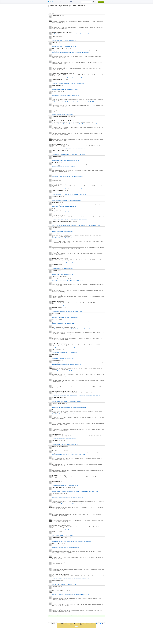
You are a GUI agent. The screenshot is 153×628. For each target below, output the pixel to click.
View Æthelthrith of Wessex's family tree (72, 89)
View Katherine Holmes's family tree (70, 46)
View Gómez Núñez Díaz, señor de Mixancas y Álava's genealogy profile (62, 33)
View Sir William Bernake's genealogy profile (58, 584)
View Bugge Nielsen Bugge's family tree (72, 444)
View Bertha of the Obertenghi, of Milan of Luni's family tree (80, 594)
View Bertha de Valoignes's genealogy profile (58, 352)
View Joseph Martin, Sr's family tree (70, 206)
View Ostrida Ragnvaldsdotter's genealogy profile (59, 413)
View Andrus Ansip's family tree (68, 114)
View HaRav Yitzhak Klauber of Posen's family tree (77, 503)
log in (52, 615)
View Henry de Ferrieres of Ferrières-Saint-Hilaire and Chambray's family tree (89, 225)
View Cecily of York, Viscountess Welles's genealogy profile (60, 454)
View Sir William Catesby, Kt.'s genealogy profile (59, 95)
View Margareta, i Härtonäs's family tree (72, 485)
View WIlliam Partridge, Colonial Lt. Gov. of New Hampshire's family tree (86, 77)
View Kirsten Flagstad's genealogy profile (58, 172)
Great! (77, 626)
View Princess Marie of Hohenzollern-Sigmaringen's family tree (82, 328)
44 (78, 618)
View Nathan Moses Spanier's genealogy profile (59, 160)
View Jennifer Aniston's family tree (70, 358)
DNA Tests (71, 1)
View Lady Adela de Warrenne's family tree (73, 479)
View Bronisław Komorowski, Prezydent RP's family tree (79, 219)
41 (74, 618)
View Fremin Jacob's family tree (68, 268)
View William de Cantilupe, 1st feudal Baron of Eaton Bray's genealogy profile (63, 101)
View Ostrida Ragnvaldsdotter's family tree (73, 413)
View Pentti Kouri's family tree (68, 129)
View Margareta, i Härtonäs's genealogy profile (59, 485)
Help (97, 623)
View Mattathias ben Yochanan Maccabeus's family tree (79, 529)
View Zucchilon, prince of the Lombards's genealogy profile (60, 154)
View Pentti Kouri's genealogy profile (57, 129)
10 (69, 618)
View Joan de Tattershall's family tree (71, 438)
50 (85, 618)
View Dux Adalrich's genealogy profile (57, 274)
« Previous (66, 618)
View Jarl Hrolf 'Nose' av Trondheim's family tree (76, 188)
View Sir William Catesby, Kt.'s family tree (73, 95)
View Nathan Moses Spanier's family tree (73, 160)
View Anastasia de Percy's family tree (71, 243)
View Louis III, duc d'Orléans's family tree (73, 305)
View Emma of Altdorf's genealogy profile (58, 323)
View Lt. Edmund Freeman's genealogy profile (58, 370)
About (56, 623)
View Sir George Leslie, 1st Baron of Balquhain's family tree (80, 52)
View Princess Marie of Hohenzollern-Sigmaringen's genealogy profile (62, 328)
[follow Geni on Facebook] (102, 623)
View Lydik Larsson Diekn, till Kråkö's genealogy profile (60, 497)
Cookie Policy (70, 624)
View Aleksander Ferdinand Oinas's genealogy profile (60, 600)
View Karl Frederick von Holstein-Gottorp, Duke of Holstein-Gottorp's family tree (89, 395)
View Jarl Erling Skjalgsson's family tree (72, 58)
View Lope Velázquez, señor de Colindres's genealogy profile (61, 407)
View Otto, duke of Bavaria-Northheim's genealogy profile (60, 262)
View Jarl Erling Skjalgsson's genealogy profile (59, 58)
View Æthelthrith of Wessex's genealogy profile (59, 89)
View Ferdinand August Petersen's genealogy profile (59, 401)
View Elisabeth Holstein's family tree (70, 40)
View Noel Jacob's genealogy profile (57, 237)
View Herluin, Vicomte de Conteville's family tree (76, 280)
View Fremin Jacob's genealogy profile (57, 268)
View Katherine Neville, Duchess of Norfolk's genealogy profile (61, 460)
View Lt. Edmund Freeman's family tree (72, 370)
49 (84, 618)
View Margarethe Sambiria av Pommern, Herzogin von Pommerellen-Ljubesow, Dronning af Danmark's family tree (68, 510)
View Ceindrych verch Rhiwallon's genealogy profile (59, 364)
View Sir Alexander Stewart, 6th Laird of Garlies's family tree (81, 419)
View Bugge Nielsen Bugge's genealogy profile (59, 444)
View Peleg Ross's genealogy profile (57, 211)
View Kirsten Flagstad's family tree (70, 172)
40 (73, 618)
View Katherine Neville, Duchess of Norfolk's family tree (79, 460)
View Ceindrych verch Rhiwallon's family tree (74, 364)
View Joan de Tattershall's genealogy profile (58, 438)
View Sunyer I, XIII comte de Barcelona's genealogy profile (60, 148)
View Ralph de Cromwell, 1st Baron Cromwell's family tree (80, 286)
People (58, 1)
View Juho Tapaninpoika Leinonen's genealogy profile (60, 553)
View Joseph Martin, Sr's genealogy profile (58, 206)
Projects (62, 1)
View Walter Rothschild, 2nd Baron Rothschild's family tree (80, 578)
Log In (96, 1)
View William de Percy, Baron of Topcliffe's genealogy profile (60, 194)
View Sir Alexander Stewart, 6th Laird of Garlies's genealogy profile (61, 419)
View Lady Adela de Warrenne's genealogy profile (59, 479)
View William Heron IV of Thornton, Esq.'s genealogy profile (60, 83)
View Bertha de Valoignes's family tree (71, 352)
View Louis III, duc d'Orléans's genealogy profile (59, 305)
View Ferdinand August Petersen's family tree (74, 401)
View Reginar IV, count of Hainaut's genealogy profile (59, 311)
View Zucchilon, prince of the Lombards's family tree (77, 154)
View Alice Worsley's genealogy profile (57, 535)
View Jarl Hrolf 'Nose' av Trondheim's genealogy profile (60, 188)
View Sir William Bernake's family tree (71, 584)
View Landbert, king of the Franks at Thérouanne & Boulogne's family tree (87, 491)
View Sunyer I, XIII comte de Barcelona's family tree (77, 148)
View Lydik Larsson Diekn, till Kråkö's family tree (76, 497)
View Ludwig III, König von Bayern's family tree (75, 347)
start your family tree (77, 615)
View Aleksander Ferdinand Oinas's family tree (75, 600)
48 (83, 618)
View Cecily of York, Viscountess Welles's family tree (78, 454)
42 (75, 618)
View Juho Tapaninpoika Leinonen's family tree (75, 553)
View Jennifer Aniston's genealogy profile (58, 358)
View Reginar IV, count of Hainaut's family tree (75, 311)
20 (70, 618)
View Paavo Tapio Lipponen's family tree (72, 317)
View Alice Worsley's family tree (68, 535)
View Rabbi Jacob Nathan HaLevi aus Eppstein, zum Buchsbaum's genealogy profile (64, 123)
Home (55, 1)
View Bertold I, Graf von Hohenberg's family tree (76, 176)
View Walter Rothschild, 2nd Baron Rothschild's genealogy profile (61, 578)
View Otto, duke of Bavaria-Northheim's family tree (77, 262)
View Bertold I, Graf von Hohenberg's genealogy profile (60, 176)
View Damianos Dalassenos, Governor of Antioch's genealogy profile (62, 541)
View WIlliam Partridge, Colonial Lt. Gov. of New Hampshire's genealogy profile (63, 77)
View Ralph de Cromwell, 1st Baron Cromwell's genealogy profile (61, 286)
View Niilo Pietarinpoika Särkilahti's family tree (74, 200)
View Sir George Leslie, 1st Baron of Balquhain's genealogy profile (61, 52)
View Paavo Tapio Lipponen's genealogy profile (59, 317)
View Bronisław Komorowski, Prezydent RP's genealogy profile (61, 219)
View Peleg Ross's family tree (68, 211)
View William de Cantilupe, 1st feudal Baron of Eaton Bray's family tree (85, 101)
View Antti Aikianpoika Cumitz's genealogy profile (59, 547)
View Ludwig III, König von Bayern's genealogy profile (60, 347)
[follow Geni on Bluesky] (100, 623)
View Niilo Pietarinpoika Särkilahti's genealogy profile (59, 200)
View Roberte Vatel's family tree (68, 231)
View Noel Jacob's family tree (68, 237)
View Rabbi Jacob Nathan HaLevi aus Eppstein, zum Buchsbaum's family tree (89, 123)
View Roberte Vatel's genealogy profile (57, 231)
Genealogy (66, 1)
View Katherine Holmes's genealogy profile (58, 46)
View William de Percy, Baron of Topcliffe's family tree (78, 194)
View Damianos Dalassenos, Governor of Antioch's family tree (82, 541)
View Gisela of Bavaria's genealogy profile (58, 166)
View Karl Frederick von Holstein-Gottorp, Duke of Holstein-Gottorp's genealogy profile (64, 395)
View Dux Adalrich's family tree (68, 274)
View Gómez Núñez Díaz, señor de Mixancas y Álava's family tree (84, 33)
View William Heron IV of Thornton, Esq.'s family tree (77, 83)
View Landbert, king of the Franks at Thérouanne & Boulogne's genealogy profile (63, 491)
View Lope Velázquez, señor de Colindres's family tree (78, 407)
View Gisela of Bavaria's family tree (70, 166)
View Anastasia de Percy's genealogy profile (58, 243)
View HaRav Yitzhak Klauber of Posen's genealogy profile (60, 503)
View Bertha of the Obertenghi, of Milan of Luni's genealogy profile (61, 594)
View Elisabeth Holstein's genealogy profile (58, 40)
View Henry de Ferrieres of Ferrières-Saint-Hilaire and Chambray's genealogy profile (64, 225)
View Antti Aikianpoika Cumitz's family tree (73, 547)
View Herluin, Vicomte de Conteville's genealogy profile (60, 280)
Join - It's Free (101, 1)
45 (79, 618)
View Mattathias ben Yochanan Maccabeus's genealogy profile (61, 529)
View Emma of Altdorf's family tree (70, 323)
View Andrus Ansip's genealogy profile (57, 114)
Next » (88, 618)
